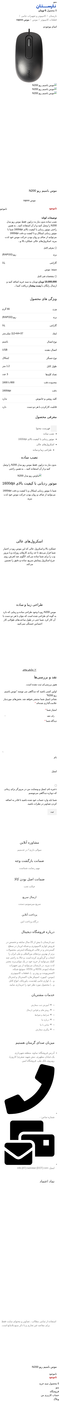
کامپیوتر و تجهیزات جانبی (33, 16)
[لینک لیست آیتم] (29, 1018)
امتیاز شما (51, 710)
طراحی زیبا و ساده (42, 450)
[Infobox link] (29, 842)
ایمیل (54, 771)
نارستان (52, 16)
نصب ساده (48, 433)
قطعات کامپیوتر (48, 19)
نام (55, 757)
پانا (3, 262)
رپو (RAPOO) (9, 254)
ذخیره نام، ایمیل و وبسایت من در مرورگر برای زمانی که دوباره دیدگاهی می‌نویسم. (30, 791)
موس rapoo (22, 19)
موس (35, 19)
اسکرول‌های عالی (45, 444)
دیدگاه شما (50, 721)
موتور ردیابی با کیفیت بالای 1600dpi (36, 439)
